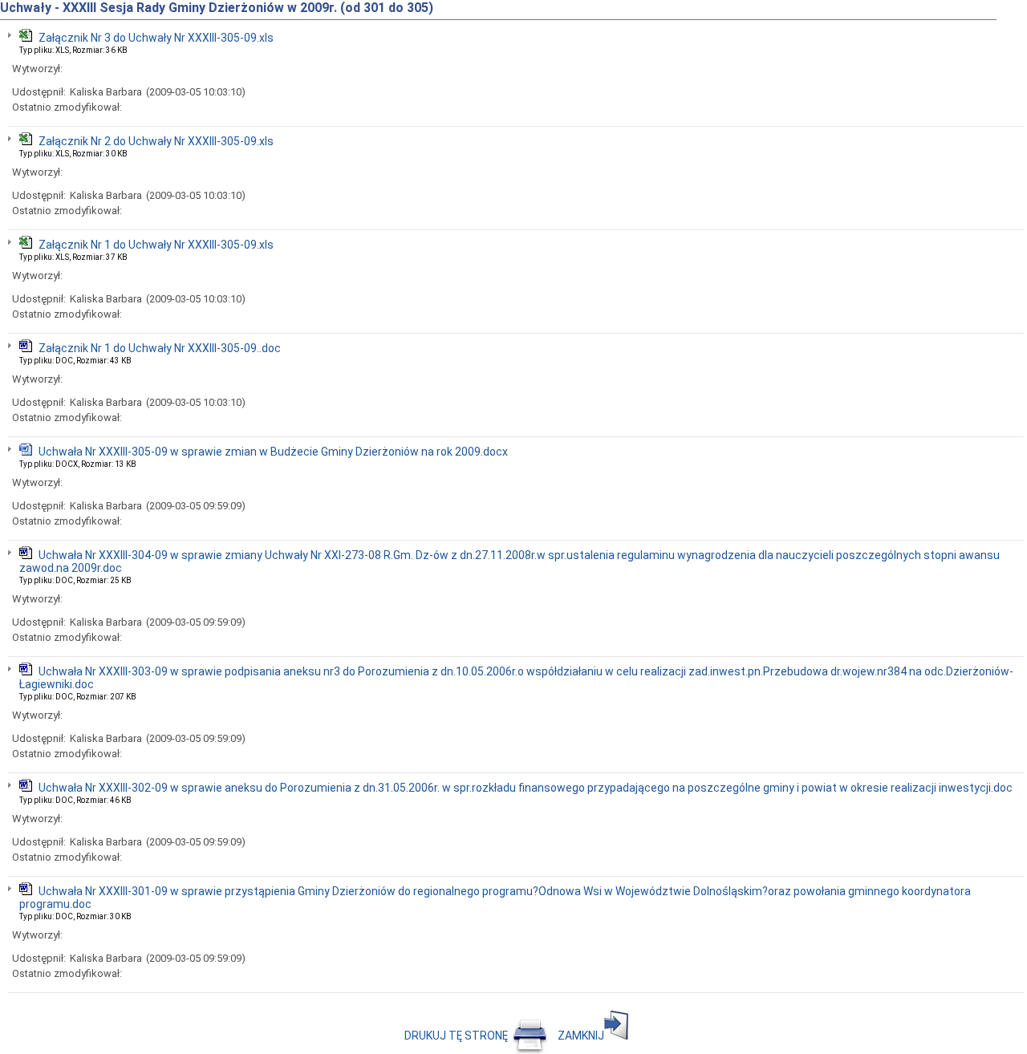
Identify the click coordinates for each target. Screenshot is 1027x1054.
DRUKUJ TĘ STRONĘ (457, 1035)
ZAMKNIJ (581, 1035)
